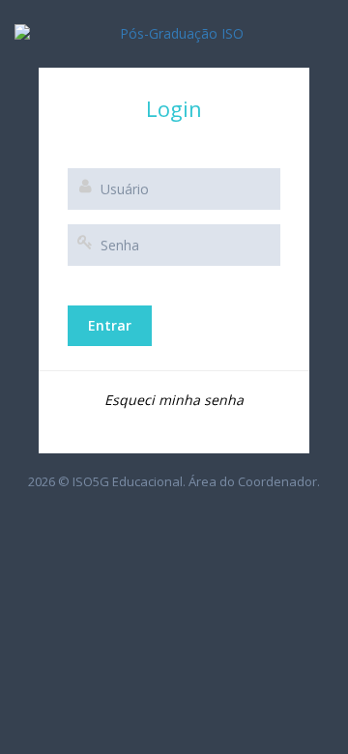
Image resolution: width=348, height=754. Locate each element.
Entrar (109, 325)
